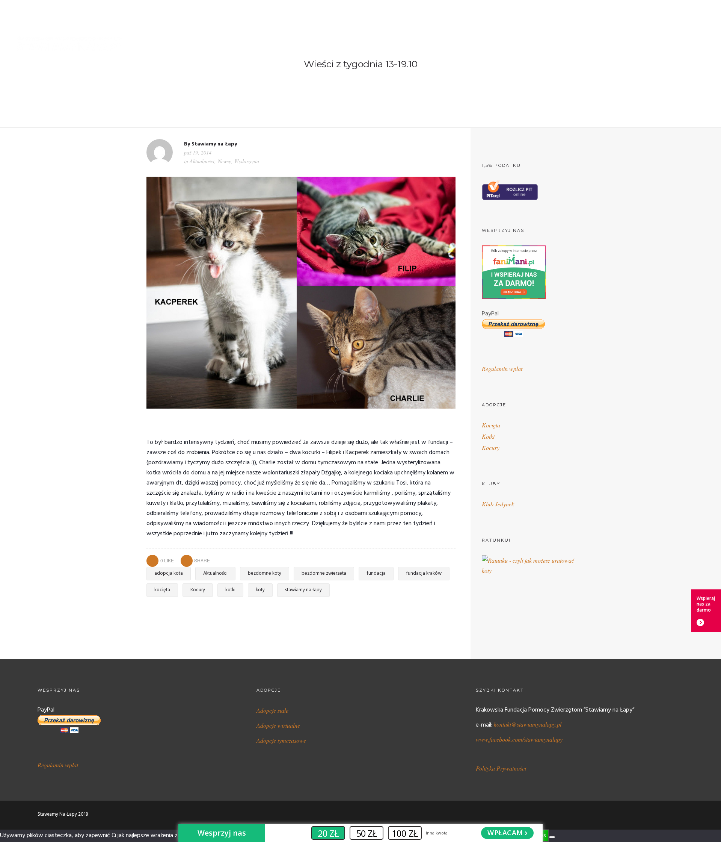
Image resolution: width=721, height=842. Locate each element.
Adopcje (452, 44)
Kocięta (491, 425)
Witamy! (385, 44)
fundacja (376, 573)
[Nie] (552, 837)
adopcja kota (168, 573)
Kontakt (696, 44)
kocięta (162, 590)
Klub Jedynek (498, 504)
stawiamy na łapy (303, 590)
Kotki (488, 436)
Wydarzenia (246, 161)
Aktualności (202, 161)
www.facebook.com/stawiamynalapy (519, 739)
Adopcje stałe (272, 710)
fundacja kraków (424, 573)
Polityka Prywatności (501, 768)
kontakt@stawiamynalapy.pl (527, 724)
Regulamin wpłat (502, 369)
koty (260, 590)
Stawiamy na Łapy (214, 144)
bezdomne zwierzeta (324, 573)
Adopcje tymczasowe (281, 740)
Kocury (197, 590)
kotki (230, 590)
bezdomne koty (264, 573)
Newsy (224, 161)
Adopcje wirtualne (278, 725)
